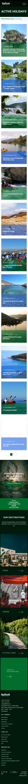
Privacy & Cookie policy (6, 758)
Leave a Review (4, 726)
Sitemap (3, 765)
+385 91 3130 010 (5, 700)
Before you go (4, 737)
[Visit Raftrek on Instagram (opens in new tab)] (7, 772)
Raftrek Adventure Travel (7, 18)
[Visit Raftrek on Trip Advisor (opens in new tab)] (2, 773)
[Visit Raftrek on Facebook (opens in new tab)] (2, 772)
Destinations (4, 721)
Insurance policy (5, 756)
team (12, 524)
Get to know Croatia (5, 734)
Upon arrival (4, 739)
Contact (3, 728)
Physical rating (4, 741)
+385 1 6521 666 (5, 702)
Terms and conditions (6, 752)
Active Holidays (18, 18)
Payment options (5, 754)
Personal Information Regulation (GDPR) (10, 760)
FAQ (2, 743)
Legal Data (3, 750)
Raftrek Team (4, 719)
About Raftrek (4, 717)
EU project (3, 763)
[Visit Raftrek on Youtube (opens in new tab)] (4, 772)
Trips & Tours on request (6, 724)
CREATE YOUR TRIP (14, 483)
